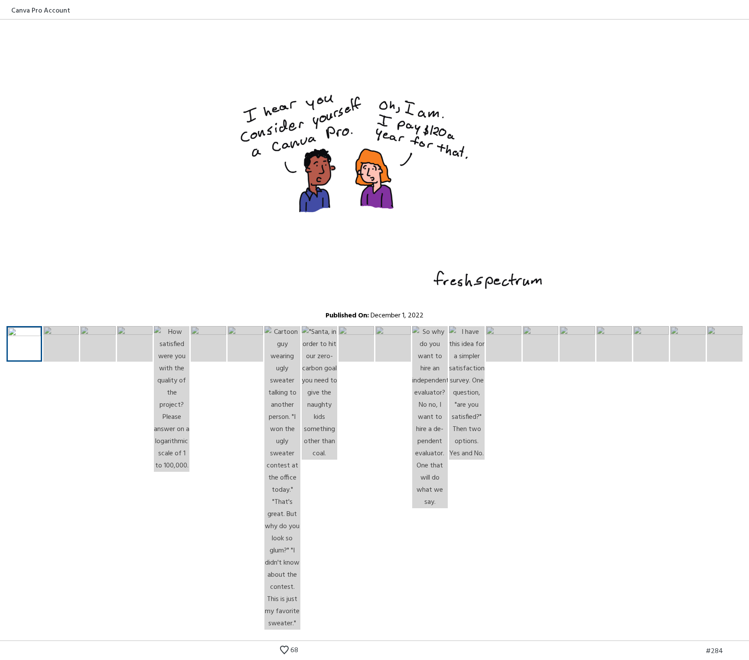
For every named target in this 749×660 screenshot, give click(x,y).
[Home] (5, 10)
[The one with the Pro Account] (730, 651)
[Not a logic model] (698, 651)
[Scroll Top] (5, 651)
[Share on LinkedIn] (733, 10)
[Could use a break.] (743, 651)
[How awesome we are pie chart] (685, 651)
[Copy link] (743, 10)
